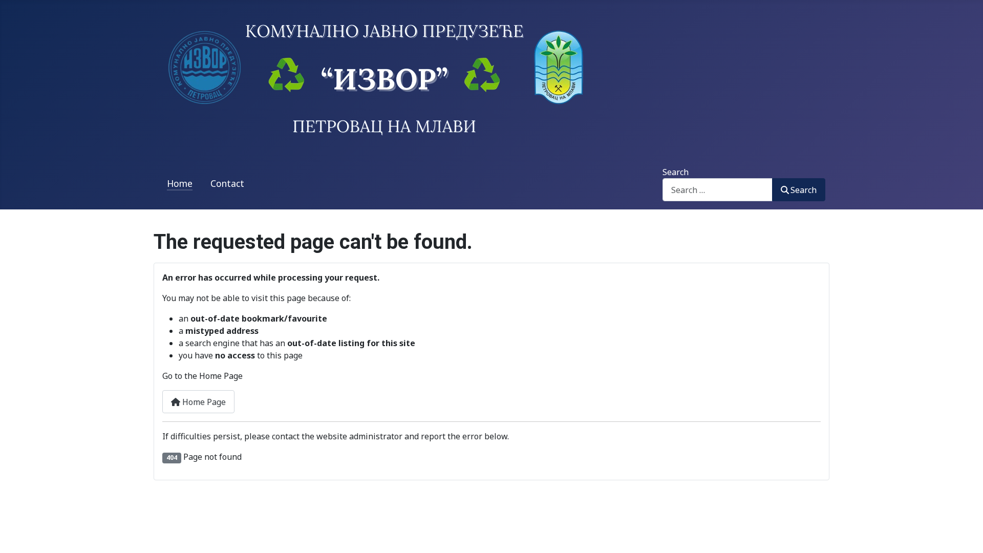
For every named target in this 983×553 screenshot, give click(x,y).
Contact (227, 183)
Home (180, 183)
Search (676, 172)
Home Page (203, 402)
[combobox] (718, 189)
